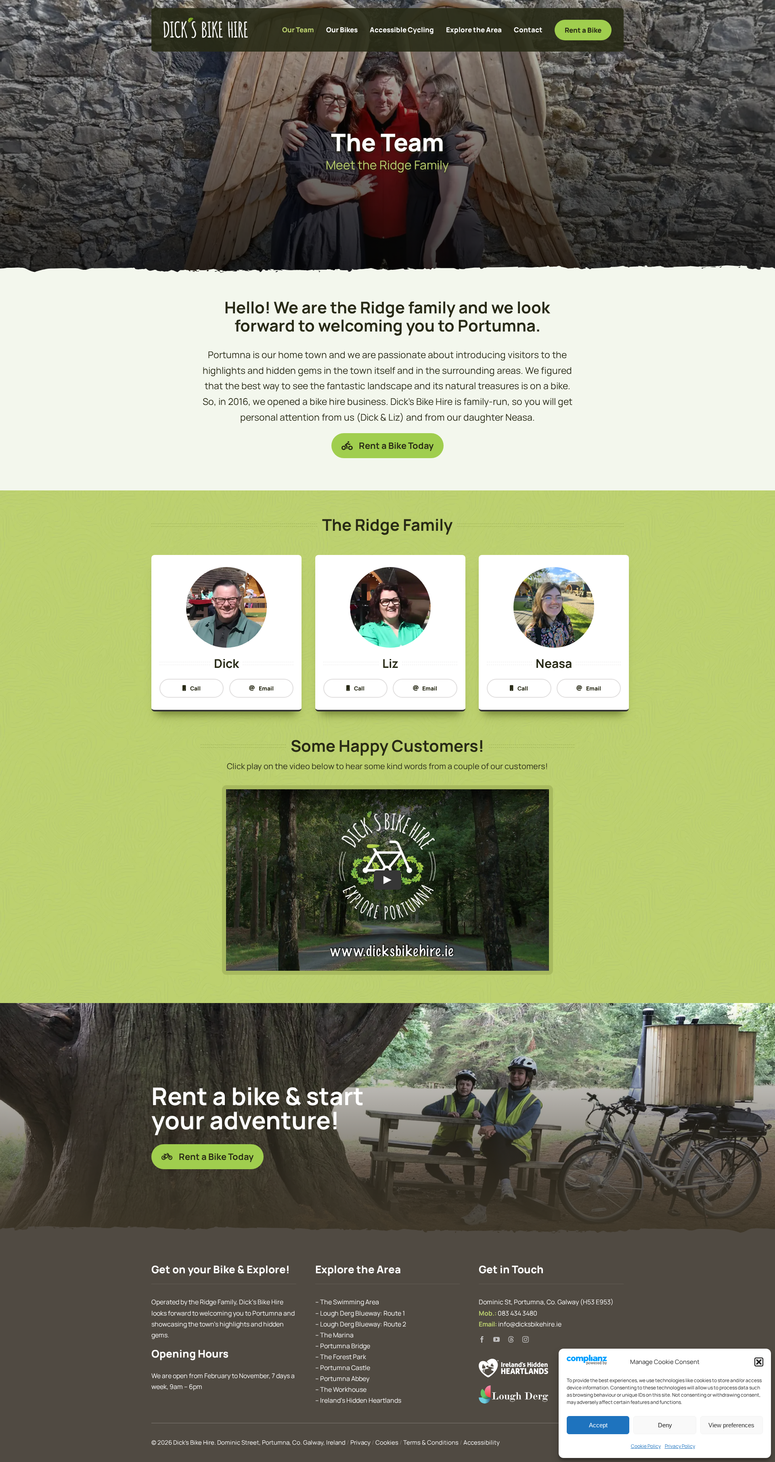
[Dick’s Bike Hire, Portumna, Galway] (205, 21)
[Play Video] (387, 880)
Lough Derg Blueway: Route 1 (362, 1313)
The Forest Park (343, 1356)
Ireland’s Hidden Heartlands (360, 1400)
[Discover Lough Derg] (513, 1389)
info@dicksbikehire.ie (529, 1324)
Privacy (360, 1442)
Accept (598, 1425)
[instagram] (525, 1339)
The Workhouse (343, 1389)
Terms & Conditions (431, 1442)
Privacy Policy (680, 1446)
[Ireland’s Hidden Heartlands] (513, 1362)
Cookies (386, 1442)
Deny (665, 1425)
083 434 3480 (517, 1313)
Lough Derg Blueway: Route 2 (363, 1324)
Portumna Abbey (344, 1378)
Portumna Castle (345, 1367)
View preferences (731, 1425)
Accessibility (481, 1442)
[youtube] (496, 1339)
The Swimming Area (349, 1301)
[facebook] (482, 1339)
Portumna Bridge (345, 1345)
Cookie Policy (646, 1446)
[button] (759, 1362)
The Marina (337, 1335)
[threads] (511, 1339)
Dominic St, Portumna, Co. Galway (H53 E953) (546, 1301)
